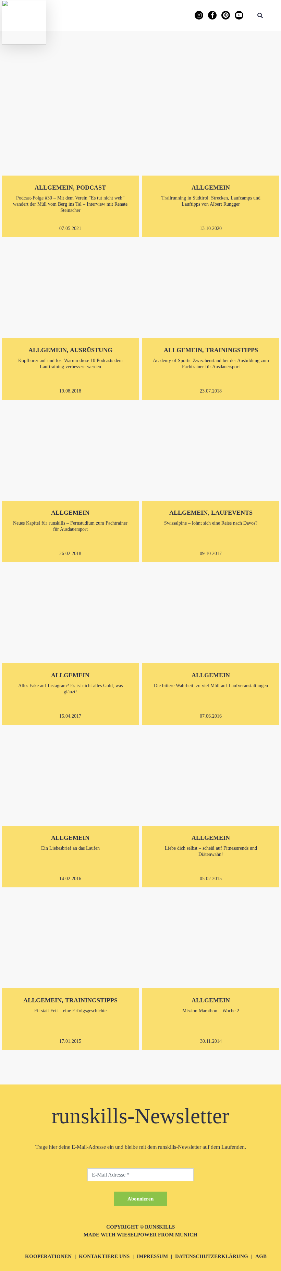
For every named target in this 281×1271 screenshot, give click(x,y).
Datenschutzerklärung (211, 1256)
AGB (261, 1256)
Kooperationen (48, 1256)
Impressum (152, 1256)
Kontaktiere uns (104, 1256)
